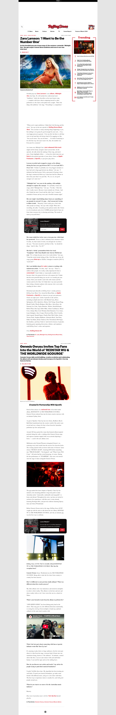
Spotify (37, 158)
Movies (52, 31)
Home (21, 35)
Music (37, 31)
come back (30, 273)
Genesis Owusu (39, 701)
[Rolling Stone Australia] (58, 28)
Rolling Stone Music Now (55, 334)
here (28, 156)
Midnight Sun (44, 334)
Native (59, 701)
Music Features (32, 35)
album (52, 93)
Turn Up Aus (52, 696)
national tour (45, 409)
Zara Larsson (41, 93)
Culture (44, 31)
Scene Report (67, 31)
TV (59, 31)
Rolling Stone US (36, 330)
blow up (37, 259)
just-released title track (53, 147)
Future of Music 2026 (81, 31)
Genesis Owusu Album (50, 701)
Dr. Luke (44, 266)
